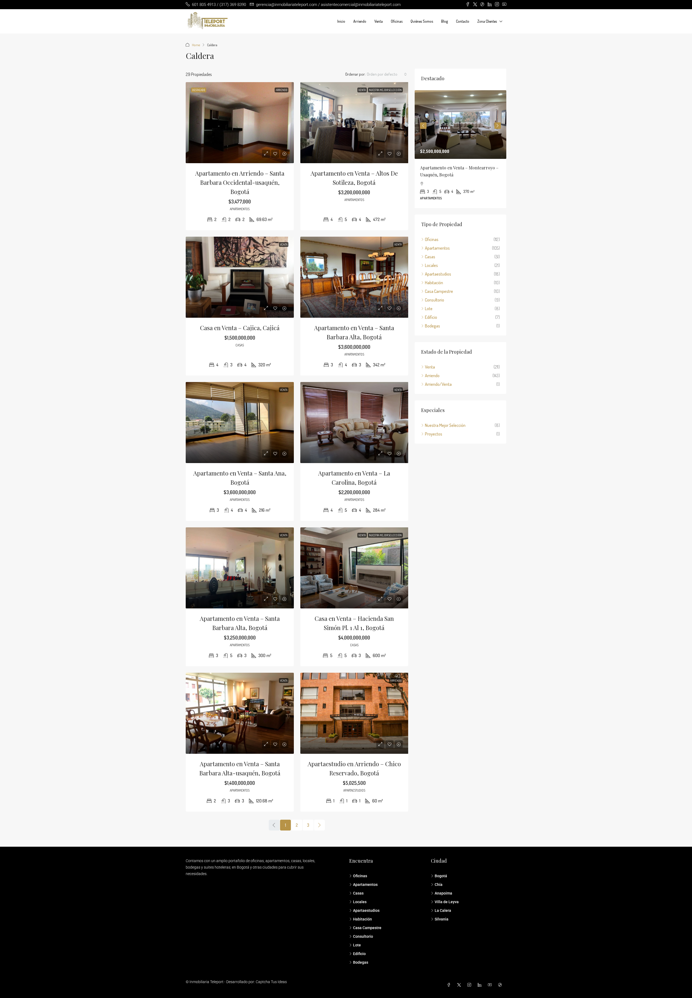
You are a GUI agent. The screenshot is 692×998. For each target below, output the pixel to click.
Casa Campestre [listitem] (439, 291)
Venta (378, 21)
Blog (444, 21)
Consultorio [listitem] (434, 300)
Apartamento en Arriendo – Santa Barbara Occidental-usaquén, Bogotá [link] (239, 182)
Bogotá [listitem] (441, 876)
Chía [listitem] (439, 884)
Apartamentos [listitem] (437, 248)
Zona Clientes (487, 21)
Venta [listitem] (430, 367)
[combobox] (387, 74)
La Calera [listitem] (443, 910)
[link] (240, 122)
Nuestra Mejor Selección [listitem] (445, 425)
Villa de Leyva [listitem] (447, 902)
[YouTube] (491, 985)
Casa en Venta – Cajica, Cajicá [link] (240, 328)
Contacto (462, 21)
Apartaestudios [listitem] (438, 274)
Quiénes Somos (422, 21)
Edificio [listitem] (431, 317)
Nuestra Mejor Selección (385, 90)
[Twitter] (460, 985)
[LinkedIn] (481, 985)
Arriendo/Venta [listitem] (438, 384)
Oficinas (396, 21)
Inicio (341, 21)
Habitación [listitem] (434, 282)
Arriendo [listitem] (432, 375)
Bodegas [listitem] (432, 326)
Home (196, 45)
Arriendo (359, 21)
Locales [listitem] (431, 265)
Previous (423, 125)
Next (497, 125)
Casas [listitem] (430, 256)
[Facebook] (450, 985)
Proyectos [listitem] (433, 434)
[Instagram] (470, 985)
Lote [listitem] (428, 308)
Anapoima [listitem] (443, 893)
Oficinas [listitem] (431, 239)
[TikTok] (501, 985)
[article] (460, 149)
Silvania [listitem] (441, 919)
